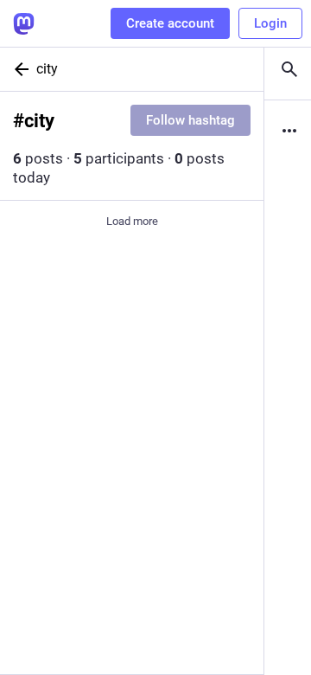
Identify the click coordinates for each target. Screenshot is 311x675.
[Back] (18, 69)
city (47, 69)
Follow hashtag (190, 120)
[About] (287, 130)
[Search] (287, 69)
